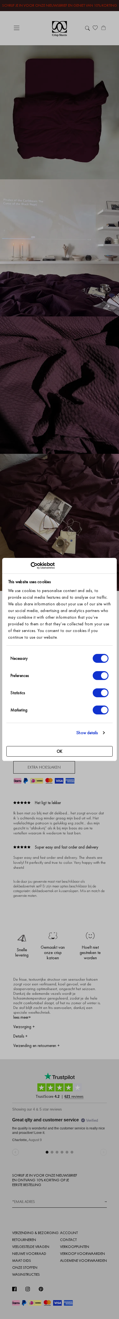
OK (59, 751)
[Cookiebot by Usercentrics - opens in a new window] (30, 565)
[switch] (100, 675)
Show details (87, 732)
